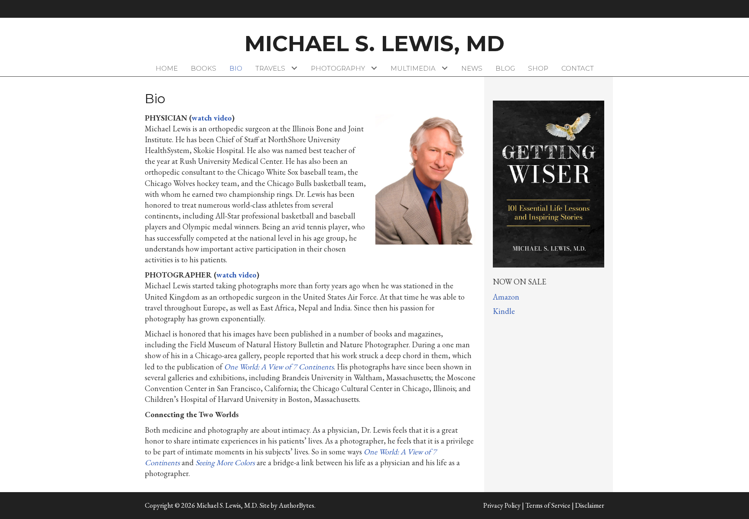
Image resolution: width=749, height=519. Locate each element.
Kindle (504, 311)
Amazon (506, 297)
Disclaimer (589, 505)
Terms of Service (547, 505)
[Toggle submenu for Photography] (374, 68)
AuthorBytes (296, 505)
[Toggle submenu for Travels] (294, 68)
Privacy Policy (502, 505)
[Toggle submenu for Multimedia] (445, 68)
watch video (212, 118)
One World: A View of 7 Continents (279, 367)
